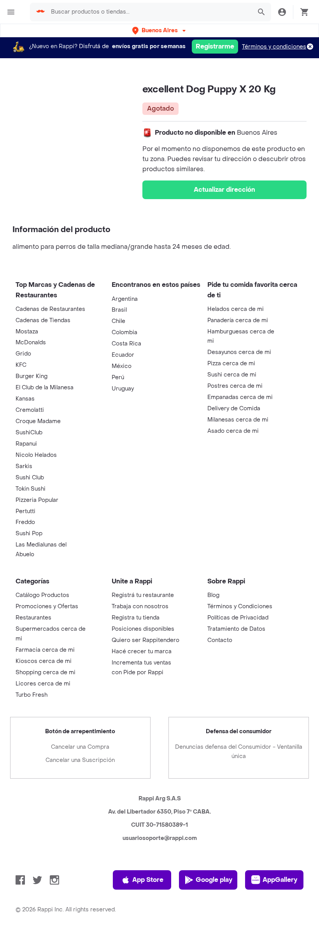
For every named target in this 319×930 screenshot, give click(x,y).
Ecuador (123, 355)
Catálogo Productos (42, 595)
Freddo (25, 522)
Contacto (219, 640)
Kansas (25, 399)
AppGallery (280, 880)
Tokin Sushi (31, 489)
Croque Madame (38, 421)
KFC (21, 365)
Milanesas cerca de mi (237, 419)
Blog (213, 595)
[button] (160, 30)
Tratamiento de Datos (236, 629)
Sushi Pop (29, 533)
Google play (214, 880)
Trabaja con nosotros (140, 606)
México (121, 366)
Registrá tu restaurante (143, 595)
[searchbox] (149, 12)
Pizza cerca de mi (231, 363)
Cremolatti (30, 410)
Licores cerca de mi (43, 683)
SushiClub (29, 432)
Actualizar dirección (224, 190)
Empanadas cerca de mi (240, 397)
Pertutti (25, 511)
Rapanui (26, 444)
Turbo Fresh (31, 695)
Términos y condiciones (274, 46)
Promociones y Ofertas (47, 606)
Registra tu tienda (136, 617)
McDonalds (31, 342)
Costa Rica (126, 343)
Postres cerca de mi (235, 386)
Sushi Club (30, 477)
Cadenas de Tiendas (43, 320)
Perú (118, 377)
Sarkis (24, 466)
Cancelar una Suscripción (80, 760)
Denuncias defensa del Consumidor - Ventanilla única (238, 751)
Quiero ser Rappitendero (145, 640)
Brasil (119, 310)
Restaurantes (33, 617)
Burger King (31, 376)
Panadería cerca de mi (237, 320)
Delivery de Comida (233, 408)
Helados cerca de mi (235, 309)
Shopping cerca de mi (45, 672)
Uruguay (123, 388)
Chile (118, 321)
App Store (147, 880)
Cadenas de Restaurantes (50, 309)
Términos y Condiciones (239, 606)
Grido (23, 353)
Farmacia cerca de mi (45, 650)
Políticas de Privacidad (237, 617)
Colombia (124, 332)
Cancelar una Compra (80, 747)
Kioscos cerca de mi (44, 661)
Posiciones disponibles (143, 629)
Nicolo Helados (36, 455)
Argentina (125, 299)
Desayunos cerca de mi (239, 352)
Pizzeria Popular (37, 500)
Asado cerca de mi (233, 431)
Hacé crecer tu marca (142, 651)
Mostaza (27, 331)
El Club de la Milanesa (45, 387)
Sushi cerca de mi (231, 374)
